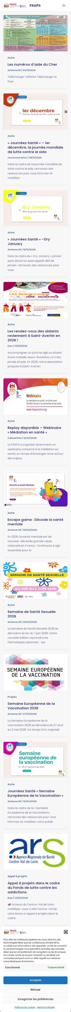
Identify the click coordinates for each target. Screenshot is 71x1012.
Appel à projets (17, 876)
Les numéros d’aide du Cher (32, 64)
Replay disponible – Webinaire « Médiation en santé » (34, 430)
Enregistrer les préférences (35, 999)
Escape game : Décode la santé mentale (35, 522)
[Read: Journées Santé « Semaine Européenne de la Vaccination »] (35, 760)
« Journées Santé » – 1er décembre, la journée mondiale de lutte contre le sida (35, 147)
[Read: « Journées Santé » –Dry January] (35, 208)
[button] (66, 932)
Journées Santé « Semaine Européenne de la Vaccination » (35, 793)
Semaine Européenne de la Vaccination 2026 (31, 706)
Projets (12, 697)
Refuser (35, 989)
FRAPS (35, 5)
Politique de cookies (25, 1007)
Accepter (36, 980)
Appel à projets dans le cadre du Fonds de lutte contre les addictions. (34, 888)
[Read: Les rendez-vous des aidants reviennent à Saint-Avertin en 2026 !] (35, 300)
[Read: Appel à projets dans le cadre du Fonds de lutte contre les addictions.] (35, 852)
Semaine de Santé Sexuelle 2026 (32, 614)
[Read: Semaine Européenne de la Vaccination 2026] (35, 672)
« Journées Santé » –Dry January (29, 241)
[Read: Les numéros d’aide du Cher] (35, 33)
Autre (11, 57)
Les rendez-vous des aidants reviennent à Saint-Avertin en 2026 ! (34, 336)
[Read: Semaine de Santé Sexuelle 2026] (35, 580)
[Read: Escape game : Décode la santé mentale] (35, 488)
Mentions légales (46, 1007)
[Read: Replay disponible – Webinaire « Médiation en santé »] (35, 396)
